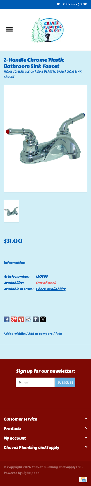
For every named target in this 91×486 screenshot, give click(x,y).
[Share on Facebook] (6, 319)
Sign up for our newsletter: (45, 371)
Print (58, 334)
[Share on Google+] (14, 319)
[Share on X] (43, 319)
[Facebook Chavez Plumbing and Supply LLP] (41, 397)
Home (8, 72)
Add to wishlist (15, 334)
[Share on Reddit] (28, 319)
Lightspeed (30, 473)
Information (14, 262)
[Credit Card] (82, 479)
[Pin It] (21, 319)
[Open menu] (9, 29)
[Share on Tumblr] (36, 319)
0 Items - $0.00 (74, 4)
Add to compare (40, 334)
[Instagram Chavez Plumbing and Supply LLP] (50, 397)
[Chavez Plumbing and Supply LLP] (55, 29)
